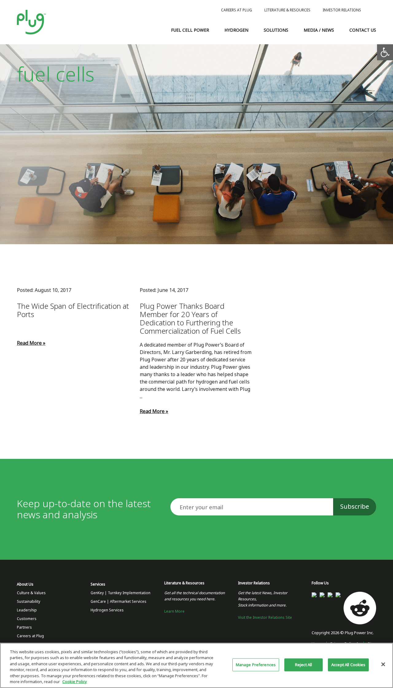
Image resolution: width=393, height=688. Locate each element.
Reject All (303, 665)
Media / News (319, 30)
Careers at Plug (236, 10)
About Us (25, 584)
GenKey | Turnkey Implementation (120, 593)
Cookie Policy (74, 682)
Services (98, 584)
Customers (27, 619)
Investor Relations (342, 10)
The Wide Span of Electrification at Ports (73, 310)
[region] (196, 665)
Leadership (27, 610)
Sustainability (28, 601)
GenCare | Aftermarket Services (118, 601)
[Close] (383, 664)
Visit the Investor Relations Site (265, 617)
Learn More (174, 611)
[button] (385, 52)
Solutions (276, 30)
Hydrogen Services (107, 610)
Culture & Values (31, 593)
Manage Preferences (256, 665)
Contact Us (362, 30)
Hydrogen (236, 30)
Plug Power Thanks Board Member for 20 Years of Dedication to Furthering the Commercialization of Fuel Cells (190, 318)
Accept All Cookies (348, 665)
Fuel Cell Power (190, 30)
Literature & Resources (287, 10)
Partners (24, 627)
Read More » (31, 343)
